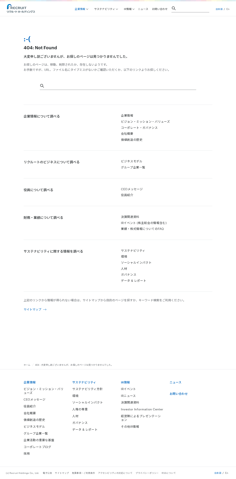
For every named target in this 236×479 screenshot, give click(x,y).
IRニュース (128, 395)
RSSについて (169, 473)
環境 (124, 256)
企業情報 (127, 115)
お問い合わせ (160, 9)
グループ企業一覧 (133, 167)
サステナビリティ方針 (87, 389)
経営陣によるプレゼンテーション (141, 418)
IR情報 (125, 382)
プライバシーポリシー (147, 473)
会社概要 (127, 133)
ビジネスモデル (131, 161)
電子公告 (47, 473)
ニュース (143, 9)
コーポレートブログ (37, 447)
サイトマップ (32, 309)
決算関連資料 (130, 216)
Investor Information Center (142, 409)
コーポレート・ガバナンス (139, 127)
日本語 (219, 9)
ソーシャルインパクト (136, 262)
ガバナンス (128, 274)
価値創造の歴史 (131, 139)
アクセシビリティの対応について (115, 473)
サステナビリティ (133, 250)
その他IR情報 (130, 426)
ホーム (27, 364)
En (228, 9)
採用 (27, 453)
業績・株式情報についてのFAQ (142, 228)
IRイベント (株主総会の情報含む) (144, 223)
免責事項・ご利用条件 (83, 473)
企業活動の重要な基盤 (39, 440)
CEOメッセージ (132, 189)
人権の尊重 (80, 409)
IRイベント (128, 389)
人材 (124, 268)
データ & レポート (133, 280)
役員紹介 (127, 195)
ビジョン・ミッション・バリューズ (145, 121)
